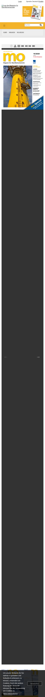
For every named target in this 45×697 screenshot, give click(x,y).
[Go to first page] (22, 47)
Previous (6, 356)
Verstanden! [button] (34, 683)
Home (5, 32)
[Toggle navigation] (4, 25)
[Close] (11, 47)
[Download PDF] (15, 47)
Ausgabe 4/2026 (26, 13)
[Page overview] (19, 47)
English (41, 1)
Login (20, 1)
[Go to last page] (33, 47)
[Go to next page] (30, 47)
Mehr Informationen (10, 694)
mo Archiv (20, 32)
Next (38, 356)
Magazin (12, 32)
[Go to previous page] (26, 47)
